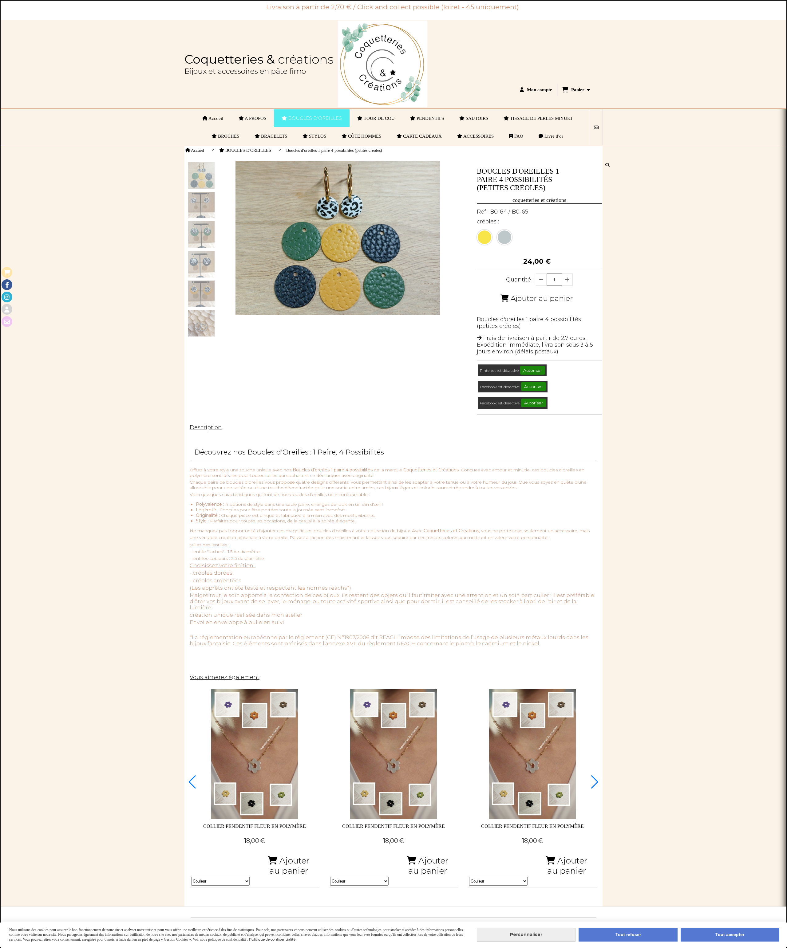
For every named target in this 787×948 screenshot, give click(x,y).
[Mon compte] (7, 309)
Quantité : (519, 279)
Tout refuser (628, 934)
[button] (192, 782)
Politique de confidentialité (271, 939)
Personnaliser (526, 934)
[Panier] (7, 272)
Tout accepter (729, 934)
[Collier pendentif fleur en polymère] (254, 754)
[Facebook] (7, 284)
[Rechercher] (608, 165)
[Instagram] (7, 297)
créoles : (488, 221)
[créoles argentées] (504, 237)
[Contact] (7, 321)
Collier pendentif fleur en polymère (254, 826)
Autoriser (532, 370)
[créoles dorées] (484, 237)
